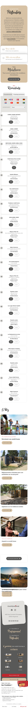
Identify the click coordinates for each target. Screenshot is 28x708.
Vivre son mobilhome (7, 538)
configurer (14, 649)
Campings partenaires (18, 94)
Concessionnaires (8, 94)
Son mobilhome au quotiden (9, 436)
